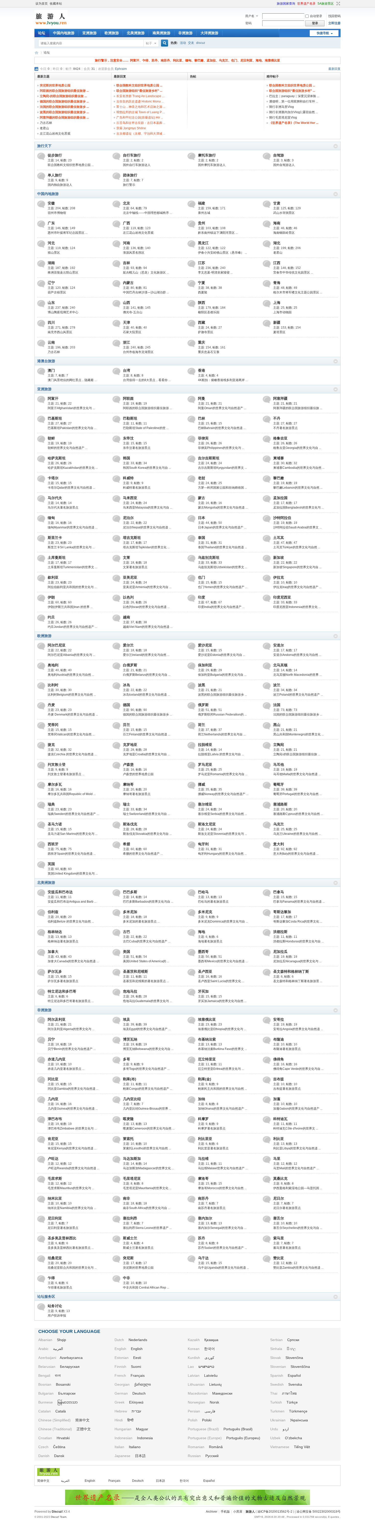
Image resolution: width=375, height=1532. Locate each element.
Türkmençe (298, 1411)
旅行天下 (44, 146)
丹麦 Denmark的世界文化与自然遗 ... (73, 714)
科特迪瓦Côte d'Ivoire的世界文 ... (295, 1128)
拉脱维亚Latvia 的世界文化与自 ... (221, 754)
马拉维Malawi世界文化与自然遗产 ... (223, 1168)
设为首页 (41, 3)
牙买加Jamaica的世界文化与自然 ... (222, 1001)
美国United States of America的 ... (146, 961)
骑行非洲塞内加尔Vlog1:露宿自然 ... (293, 112)
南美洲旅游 (161, 33)
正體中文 (84, 1429)
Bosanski (63, 1384)
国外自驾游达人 (284, 165)
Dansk (59, 1456)
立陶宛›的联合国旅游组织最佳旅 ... (63, 96)
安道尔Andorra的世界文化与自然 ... (297, 655)
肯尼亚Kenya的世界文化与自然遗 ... (72, 1148)
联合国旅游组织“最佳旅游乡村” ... (139, 91)
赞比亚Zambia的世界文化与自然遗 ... (298, 1267)
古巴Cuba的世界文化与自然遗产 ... (146, 941)
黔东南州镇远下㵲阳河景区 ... (218, 233)
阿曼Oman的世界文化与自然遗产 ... (222, 408)
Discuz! (57, 1511)
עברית (136, 1411)
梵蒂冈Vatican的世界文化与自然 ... (71, 734)
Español (294, 1375)
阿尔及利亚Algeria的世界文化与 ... (71, 1029)
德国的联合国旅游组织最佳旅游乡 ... (64, 101)
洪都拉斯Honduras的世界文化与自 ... (298, 941)
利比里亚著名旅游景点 (213, 1148)
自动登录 (316, 16)
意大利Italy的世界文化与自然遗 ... (296, 853)
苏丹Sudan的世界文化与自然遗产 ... (222, 1248)
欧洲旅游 (112, 33)
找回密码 (334, 16)
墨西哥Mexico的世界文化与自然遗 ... (223, 961)
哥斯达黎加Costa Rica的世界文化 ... (297, 921)
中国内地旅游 (63, 33)
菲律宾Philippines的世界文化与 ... (221, 448)
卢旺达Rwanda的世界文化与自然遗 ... (73, 1168)
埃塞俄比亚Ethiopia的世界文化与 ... (222, 1029)
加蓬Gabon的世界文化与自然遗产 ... (297, 1108)
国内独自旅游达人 (60, 185)
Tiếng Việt (302, 1447)
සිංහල (291, 1349)
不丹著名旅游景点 (285, 428)
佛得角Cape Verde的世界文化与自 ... (298, 1069)
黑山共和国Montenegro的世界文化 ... (298, 734)
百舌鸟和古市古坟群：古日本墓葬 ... (140, 123)
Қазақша (211, 1340)
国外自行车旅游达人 (137, 165)
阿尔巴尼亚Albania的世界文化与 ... (71, 655)
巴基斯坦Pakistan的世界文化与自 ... (72, 428)
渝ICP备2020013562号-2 (274, 1511)
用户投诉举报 (57, 1315)
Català (60, 1411)
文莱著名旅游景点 (135, 567)
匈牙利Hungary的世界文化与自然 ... (222, 853)
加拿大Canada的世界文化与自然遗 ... (73, 961)
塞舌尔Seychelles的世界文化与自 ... (297, 1228)
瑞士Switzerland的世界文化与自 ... (146, 814)
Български (67, 1393)
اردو (286, 1429)
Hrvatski (63, 1438)
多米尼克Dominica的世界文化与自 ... (223, 921)
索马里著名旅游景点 (287, 1248)
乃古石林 (46, 123)
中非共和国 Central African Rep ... (146, 1287)
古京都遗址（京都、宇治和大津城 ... (140, 133)
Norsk (214, 1402)
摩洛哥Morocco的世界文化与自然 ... (222, 1188)
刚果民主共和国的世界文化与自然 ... (222, 1088)
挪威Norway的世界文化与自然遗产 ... (223, 794)
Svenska (295, 1384)
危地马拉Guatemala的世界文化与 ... (147, 1001)
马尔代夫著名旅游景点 (63, 507)
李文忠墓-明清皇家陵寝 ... (215, 272)
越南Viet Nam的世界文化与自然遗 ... (147, 627)
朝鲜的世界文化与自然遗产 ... (68, 448)
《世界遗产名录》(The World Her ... (293, 123)
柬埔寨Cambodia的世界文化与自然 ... (298, 468)
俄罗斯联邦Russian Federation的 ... (222, 714)
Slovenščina (300, 1367)
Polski (206, 1420)
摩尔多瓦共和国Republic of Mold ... (72, 794)
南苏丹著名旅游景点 (212, 1208)
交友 (191, 43)
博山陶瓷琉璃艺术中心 (63, 312)
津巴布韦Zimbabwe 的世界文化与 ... (72, 1128)
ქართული (142, 1384)
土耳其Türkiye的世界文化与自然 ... (296, 547)
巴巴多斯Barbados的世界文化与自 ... (148, 901)
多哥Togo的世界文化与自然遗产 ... (146, 1069)
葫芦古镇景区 (57, 292)
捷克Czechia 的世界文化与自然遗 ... (72, 754)
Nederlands (138, 1340)
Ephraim (121, 69)
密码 (248, 23)
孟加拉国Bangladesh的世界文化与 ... (298, 507)
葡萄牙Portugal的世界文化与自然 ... (297, 794)
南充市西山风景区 (60, 332)
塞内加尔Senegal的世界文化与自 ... (222, 1228)
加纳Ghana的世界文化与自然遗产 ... (222, 1108)
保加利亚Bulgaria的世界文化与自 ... (222, 675)
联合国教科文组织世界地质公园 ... (139, 85)
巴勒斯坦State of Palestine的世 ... (146, 428)
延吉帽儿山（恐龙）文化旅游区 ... (146, 272)
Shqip (61, 1340)
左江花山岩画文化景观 (55, 133)
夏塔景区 (279, 332)
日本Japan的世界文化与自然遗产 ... (222, 527)
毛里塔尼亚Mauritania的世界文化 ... (147, 1188)
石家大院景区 (132, 332)
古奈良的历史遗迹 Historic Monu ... (140, 101)
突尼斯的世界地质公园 (55, 85)
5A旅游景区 (326, 3)
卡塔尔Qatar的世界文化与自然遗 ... (71, 487)
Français (138, 1375)
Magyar (142, 1429)
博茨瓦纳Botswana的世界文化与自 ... (148, 1049)
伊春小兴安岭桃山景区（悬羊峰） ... (222, 252)
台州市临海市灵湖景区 (138, 352)
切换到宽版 (338, 3)
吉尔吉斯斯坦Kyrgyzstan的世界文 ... (222, 468)
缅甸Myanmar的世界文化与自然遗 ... (72, 527)
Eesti (137, 1358)
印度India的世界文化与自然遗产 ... (221, 607)
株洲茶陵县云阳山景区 (63, 272)
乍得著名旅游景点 (60, 1287)
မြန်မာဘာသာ (67, 1402)
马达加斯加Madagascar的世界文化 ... (148, 1168)
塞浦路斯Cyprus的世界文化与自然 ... (298, 814)
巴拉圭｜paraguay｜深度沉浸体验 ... (294, 96)
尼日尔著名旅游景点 (287, 1208)
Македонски (222, 1393)
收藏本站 (56, 3)
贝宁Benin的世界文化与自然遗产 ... (72, 1049)
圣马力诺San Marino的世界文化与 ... (72, 834)
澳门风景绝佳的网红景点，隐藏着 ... (72, 380)
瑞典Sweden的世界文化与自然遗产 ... (73, 814)
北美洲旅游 (136, 33)
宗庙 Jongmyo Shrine (131, 128)
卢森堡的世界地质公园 (138, 774)
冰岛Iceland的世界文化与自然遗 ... (146, 694)
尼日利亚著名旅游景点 (63, 1228)
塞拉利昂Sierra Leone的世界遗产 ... (147, 1228)
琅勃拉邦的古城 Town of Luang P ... (140, 112)
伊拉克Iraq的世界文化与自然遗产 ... (297, 587)
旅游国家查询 (286, 3)
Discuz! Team (58, 1516)
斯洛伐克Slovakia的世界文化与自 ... (147, 834)
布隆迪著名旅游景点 (287, 1049)
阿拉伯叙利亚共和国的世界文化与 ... (72, 587)
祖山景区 (54, 252)
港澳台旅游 (46, 361)
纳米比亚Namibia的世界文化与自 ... (72, 1208)
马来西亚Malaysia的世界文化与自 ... (147, 507)
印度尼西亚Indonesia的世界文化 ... (297, 607)
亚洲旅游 (89, 33)
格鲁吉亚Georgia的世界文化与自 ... (297, 448)
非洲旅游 (185, 33)
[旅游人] (51, 26)
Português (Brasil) (238, 1429)
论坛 (41, 33)
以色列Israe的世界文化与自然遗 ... (146, 607)
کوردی (209, 1358)
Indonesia (145, 1438)
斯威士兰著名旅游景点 (138, 1248)
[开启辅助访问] (274, 3)
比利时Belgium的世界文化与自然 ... (72, 694)
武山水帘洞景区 (284, 213)
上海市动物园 (282, 312)
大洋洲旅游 (209, 33)
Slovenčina (294, 1358)
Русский (212, 1456)
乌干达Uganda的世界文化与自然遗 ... (223, 1267)
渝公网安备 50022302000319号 (318, 1511)
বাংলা (58, 1375)
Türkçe (292, 1402)
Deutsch (139, 1393)
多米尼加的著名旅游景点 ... (141, 921)
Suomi (136, 1367)
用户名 (249, 16)
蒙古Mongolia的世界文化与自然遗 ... (223, 507)
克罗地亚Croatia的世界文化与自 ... (146, 754)
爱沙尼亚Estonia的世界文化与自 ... (221, 655)
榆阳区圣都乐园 (208, 312)
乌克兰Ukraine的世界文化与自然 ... (297, 834)
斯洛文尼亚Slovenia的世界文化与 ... (222, 834)
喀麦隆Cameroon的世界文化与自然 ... (148, 1128)
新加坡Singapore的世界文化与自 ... (297, 567)
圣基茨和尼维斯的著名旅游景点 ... (146, 981)
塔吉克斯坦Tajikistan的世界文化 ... (146, 547)
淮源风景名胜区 (133, 252)
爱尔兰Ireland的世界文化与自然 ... (146, 655)
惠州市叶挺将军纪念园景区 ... (68, 233)
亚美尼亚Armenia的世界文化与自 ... (147, 587)
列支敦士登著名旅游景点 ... (66, 774)
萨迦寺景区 (205, 332)
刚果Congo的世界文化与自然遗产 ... (147, 1088)
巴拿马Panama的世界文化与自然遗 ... (299, 901)
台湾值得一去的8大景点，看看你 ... (147, 380)
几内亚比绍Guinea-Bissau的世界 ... (147, 1108)
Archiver (211, 1511)
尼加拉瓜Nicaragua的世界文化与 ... (297, 961)
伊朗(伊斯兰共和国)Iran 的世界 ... (70, 607)
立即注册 (334, 23)
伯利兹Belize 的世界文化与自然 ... (71, 921)
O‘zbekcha (293, 1438)
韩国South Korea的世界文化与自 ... (147, 468)
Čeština (59, 1447)
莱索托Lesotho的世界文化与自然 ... (147, 1148)
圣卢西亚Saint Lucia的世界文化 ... (221, 981)
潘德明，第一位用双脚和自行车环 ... (293, 101)
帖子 (149, 43)
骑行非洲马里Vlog (281, 107)
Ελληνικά (136, 1402)
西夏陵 (202, 292)
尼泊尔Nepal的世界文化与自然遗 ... (147, 527)
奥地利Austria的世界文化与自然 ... (71, 675)
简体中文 (82, 1420)
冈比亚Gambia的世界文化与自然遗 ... (73, 1088)
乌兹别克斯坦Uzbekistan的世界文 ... (222, 567)
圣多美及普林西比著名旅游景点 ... (71, 1248)
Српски (293, 1340)
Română (216, 1447)
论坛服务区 (46, 1296)
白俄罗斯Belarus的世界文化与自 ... (146, 675)
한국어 (209, 1349)
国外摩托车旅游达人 (212, 165)
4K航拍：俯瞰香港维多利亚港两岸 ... (223, 380)
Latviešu (211, 1375)
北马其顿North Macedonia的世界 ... (297, 675)
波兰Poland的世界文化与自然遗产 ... (298, 694)
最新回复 (334, 69)
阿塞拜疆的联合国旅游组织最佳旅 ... (64, 117)
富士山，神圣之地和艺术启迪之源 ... (140, 107)
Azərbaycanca (71, 1358)
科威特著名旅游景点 (137, 487)
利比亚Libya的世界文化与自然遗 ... (297, 1148)
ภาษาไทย (289, 1393)
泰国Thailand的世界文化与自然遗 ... (222, 547)
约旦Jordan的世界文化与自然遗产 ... (72, 627)
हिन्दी (130, 1420)
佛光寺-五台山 (132, 312)
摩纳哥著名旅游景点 (137, 794)
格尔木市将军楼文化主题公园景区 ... (297, 292)
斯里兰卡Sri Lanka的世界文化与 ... (71, 547)
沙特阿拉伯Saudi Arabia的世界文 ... (297, 527)
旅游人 (36, 52)
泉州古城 (204, 213)
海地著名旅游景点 (210, 941)
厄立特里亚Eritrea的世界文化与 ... (221, 1069)
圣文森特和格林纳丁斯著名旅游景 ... (297, 981)
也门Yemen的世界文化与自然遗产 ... (222, 587)
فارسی (210, 1411)
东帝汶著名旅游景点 (137, 448)
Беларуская (70, 1367)
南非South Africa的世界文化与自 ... (146, 1208)
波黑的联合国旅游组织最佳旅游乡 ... (64, 112)
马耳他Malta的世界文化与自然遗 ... (297, 774)
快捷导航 (323, 33)
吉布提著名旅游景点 (287, 1088)
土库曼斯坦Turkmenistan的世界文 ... (72, 567)
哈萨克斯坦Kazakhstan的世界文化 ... (73, 468)
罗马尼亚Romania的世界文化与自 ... (222, 774)
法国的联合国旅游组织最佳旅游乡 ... (64, 107)
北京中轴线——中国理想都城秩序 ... (147, 213)
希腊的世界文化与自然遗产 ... (143, 853)
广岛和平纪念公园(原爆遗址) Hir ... (139, 117)
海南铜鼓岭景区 (284, 233)
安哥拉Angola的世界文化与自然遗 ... (298, 1029)
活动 (183, 43)
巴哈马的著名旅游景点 (213, 901)
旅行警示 (129, 185)
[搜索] (164, 43)
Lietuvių (215, 1384)
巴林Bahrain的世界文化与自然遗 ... (222, 428)
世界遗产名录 (306, 3)
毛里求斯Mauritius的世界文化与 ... (71, 1188)
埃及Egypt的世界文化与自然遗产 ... (147, 1029)
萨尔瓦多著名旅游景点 (63, 981)
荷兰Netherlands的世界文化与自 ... (222, 734)
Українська (299, 1420)
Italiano (135, 1447)
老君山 (44, 128)
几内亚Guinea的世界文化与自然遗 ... (73, 1108)
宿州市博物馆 (57, 213)
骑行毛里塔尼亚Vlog (283, 117)
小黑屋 (237, 1511)
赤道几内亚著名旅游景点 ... (66, 1069)
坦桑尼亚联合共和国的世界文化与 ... (72, 1267)
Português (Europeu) (243, 1438)
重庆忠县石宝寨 (208, 352)
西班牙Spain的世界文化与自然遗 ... (72, 853)
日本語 (140, 1456)
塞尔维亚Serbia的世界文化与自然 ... (222, 814)
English (137, 1349)
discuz (200, 43)
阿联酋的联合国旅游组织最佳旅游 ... (64, 91)
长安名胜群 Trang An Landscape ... (140, 96)
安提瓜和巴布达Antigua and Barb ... (72, 901)
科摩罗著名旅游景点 (212, 1128)
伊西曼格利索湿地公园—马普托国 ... (297, 1188)
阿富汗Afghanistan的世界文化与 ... (71, 408)
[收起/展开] (335, 146)
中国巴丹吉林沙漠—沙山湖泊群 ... (146, 292)
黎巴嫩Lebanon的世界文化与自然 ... (297, 487)
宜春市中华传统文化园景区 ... (293, 272)
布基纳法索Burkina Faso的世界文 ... (222, 1049)
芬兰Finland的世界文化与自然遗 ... (146, 734)
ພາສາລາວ (206, 1367)
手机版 (225, 1511)
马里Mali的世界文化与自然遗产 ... (296, 1168)
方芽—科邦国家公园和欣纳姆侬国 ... (222, 487)
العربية (58, 1349)
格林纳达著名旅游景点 (63, 941)
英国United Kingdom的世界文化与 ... (73, 873)
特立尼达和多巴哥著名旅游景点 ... (71, 1001)
